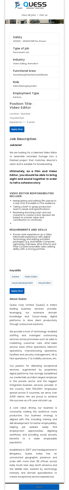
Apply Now (17, 129)
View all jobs (28, 15)
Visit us (43, 15)
